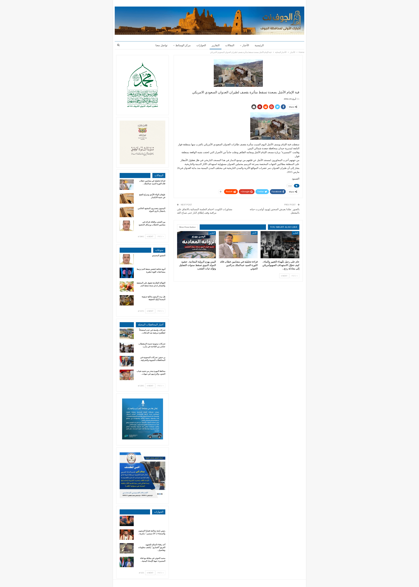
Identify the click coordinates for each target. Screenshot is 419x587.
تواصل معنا (161, 45)
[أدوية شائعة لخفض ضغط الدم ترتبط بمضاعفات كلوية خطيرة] (127, 273)
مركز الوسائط (183, 45)
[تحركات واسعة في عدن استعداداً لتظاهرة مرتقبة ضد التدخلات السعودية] (127, 334)
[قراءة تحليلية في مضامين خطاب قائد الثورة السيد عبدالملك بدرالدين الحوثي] (238, 244)
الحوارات (201, 45)
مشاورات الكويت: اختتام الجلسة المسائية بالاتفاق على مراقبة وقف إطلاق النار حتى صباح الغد (204, 211)
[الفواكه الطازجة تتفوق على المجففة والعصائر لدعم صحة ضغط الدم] (127, 286)
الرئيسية (259, 45)
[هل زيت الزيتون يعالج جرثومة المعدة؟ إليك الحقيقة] (127, 300)
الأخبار (245, 45)
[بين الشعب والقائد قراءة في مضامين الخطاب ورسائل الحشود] (127, 225)
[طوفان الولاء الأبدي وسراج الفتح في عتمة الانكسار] (127, 198)
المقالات (229, 45)
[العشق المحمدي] (127, 259)
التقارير (215, 45)
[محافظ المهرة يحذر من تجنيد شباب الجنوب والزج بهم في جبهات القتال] (127, 375)
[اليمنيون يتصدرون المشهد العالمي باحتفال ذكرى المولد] (127, 212)
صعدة (290, 185)
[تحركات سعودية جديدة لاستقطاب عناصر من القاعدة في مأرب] (127, 347)
